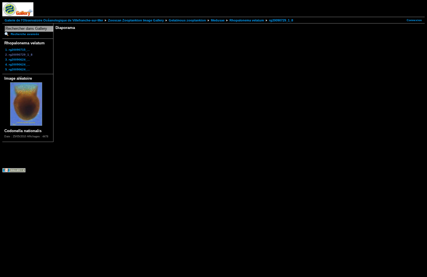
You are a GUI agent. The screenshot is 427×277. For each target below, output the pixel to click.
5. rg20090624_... (17, 69)
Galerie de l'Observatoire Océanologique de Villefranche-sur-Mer (54, 20)
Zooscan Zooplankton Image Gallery (136, 20)
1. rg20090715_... (17, 49)
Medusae (218, 20)
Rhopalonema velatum (246, 20)
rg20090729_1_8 (281, 20)
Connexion (414, 20)
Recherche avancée (25, 34)
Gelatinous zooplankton (187, 20)
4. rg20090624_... (17, 64)
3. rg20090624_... (17, 59)
